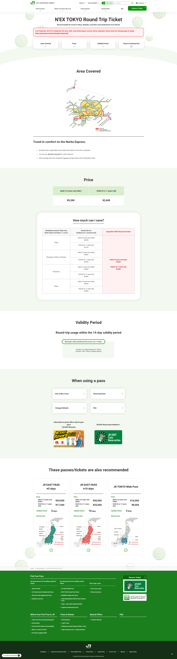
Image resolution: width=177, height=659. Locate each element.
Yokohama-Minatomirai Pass (69, 607)
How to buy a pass (96, 588)
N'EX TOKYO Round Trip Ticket (70, 592)
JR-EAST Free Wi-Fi (55, 154)
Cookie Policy (101, 651)
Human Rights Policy (76, 651)
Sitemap (123, 651)
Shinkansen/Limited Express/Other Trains (73, 626)
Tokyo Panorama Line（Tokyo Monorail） (74, 630)
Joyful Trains (65, 623)
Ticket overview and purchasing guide (43, 620)
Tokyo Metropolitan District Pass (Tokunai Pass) (73, 599)
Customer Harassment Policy (58, 651)
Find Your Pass (40, 568)
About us (81, 2)
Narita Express (65, 620)
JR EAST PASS (36, 588)
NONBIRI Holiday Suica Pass (69, 595)
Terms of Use (112, 651)
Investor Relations (92, 2)
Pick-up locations (96, 592)
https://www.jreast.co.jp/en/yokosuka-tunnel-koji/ (51, 33)
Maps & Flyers (133, 651)
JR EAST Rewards (96, 620)
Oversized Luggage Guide (39, 633)
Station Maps (36, 623)
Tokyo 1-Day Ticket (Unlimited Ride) (71, 604)
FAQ (122, 8)
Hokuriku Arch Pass (37, 599)
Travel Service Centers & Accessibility (43, 626)
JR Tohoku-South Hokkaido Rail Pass (42, 592)
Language (141, 3)
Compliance (43, 651)
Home (31, 568)
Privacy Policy (89, 651)
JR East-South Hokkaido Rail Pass (42, 595)
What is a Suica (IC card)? (39, 629)
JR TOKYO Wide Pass (67, 588)
